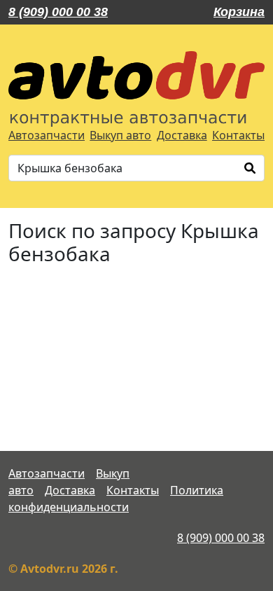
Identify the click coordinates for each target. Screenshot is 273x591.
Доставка (182, 135)
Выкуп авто (120, 135)
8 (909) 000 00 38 (58, 12)
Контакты (238, 135)
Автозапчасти (46, 135)
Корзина (239, 12)
